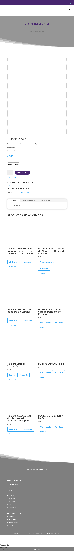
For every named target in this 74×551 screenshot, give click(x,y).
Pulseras (35, 31)
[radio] (10, 164)
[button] (11, 177)
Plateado (27, 192)
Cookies (11, 504)
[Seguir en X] (37, 475)
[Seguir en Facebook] (33, 475)
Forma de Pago (13, 519)
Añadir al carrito (22, 172)
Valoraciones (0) (45, 200)
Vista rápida (28, 262)
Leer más (12, 375)
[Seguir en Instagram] (40, 475)
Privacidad (12, 501)
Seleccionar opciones (47, 262)
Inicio (31, 31)
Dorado (23, 192)
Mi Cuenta (12, 516)
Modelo (10, 161)
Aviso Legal (12, 498)
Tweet (9, 185)
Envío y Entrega (13, 522)
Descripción (13, 200)
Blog (10, 487)
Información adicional (28, 200)
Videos (11, 490)
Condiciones (12, 507)
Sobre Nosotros (13, 484)
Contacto (11, 525)
